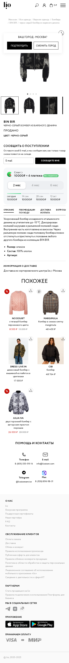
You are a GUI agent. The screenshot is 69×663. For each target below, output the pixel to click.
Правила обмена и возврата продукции (26, 559)
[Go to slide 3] (33, 94)
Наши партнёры (13, 517)
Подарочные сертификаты (19, 514)
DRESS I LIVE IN (18, 366)
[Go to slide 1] (27, 94)
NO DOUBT (18, 318)
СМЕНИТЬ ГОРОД (46, 45)
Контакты (10, 525)
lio (6, 506)
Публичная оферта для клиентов (22, 555)
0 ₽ (55, 5)
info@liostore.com (45, 461)
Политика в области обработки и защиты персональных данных (35, 564)
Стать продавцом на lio (17, 591)
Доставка (10, 543)
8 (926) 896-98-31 (44, 479)
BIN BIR (9, 121)
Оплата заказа (13, 539)
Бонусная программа (16, 510)
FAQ (7, 521)
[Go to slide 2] (30, 94)
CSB (50, 366)
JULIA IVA (18, 418)
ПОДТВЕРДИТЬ (19, 45)
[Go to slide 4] (36, 94)
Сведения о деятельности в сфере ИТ (25, 577)
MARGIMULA (51, 318)
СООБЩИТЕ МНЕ (50, 160)
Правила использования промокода (24, 551)
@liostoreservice (24, 479)
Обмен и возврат (14, 547)
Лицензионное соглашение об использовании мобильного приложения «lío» (29, 572)
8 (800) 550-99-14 (24, 461)
